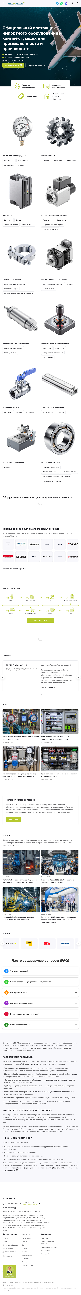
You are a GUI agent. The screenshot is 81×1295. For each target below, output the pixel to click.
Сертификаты (27, 1255)
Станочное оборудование (13, 462)
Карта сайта (45, 1250)
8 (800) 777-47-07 (28, 1203)
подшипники (67, 1092)
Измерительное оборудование (15, 156)
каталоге (34, 1064)
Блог (23, 1245)
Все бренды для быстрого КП (15, 569)
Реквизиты (26, 1262)
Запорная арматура (11, 407)
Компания (26, 1234)
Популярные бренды (10, 1245)
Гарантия (44, 1238)
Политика (25, 1258)
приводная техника (52, 1092)
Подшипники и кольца (50, 462)
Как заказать (7, 1256)
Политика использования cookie (48, 1288)
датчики (41, 1080)
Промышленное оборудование (54, 279)
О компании (26, 1238)
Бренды (5, 1242)
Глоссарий (45, 1254)
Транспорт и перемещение (52, 407)
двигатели (39, 1092)
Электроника (8, 215)
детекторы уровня (66, 1080)
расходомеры (51, 1080)
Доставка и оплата (9, 1252)
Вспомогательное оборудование (55, 343)
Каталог (5, 1238)
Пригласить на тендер (49, 1247)
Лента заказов (8, 1248)
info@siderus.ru (12, 65)
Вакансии (25, 1252)
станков (73, 1074)
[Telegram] (57, 3)
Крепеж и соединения (12, 279)
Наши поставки (27, 1265)
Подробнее (13, 819)
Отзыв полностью (48, 688)
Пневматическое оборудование (16, 343)
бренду (27, 1117)
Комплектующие (48, 156)
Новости (25, 1242)
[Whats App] (61, 3)
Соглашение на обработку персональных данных (19, 1288)
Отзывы (24, 1248)
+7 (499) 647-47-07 (57, 1168)
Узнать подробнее (40, 620)
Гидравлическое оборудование (54, 215)
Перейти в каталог (36, 65)
